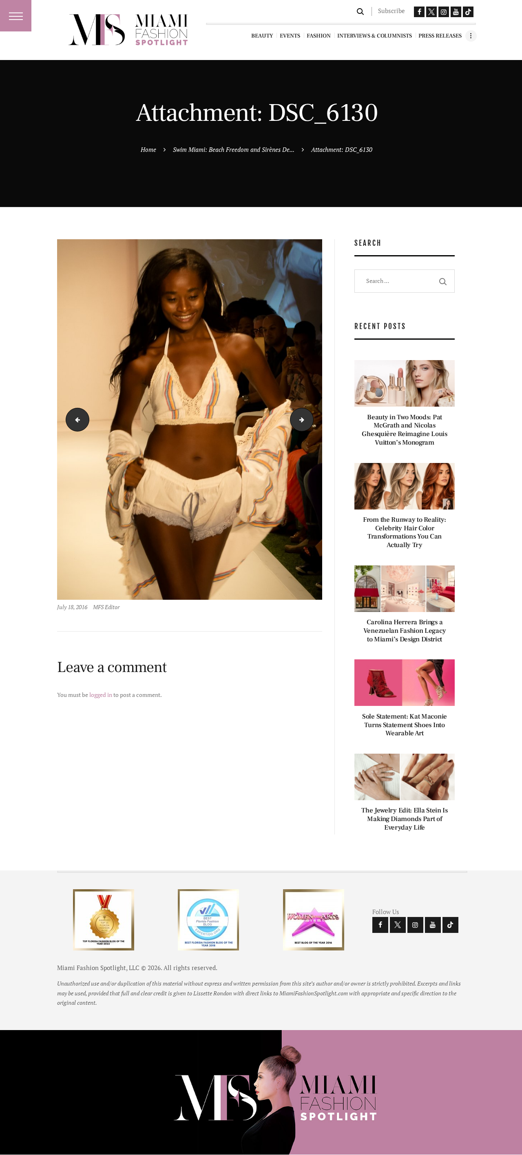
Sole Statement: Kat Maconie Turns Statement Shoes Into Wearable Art (404, 725)
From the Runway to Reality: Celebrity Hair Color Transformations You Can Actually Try (404, 533)
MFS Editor (106, 607)
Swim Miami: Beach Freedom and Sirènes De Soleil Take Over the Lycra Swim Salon (75, 419)
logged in (100, 695)
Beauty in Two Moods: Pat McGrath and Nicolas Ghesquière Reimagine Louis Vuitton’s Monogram (404, 430)
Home (148, 149)
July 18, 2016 (72, 607)
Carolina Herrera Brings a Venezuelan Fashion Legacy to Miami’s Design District (404, 630)
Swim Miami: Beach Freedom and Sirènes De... (233, 149)
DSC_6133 (310, 419)
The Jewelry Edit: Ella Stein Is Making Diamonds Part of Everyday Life (404, 819)
